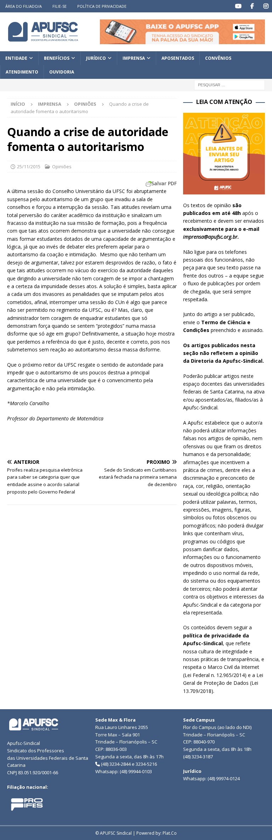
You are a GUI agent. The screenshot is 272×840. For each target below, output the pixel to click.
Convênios (218, 58)
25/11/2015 (28, 166)
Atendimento (22, 72)
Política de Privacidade (101, 6)
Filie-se (59, 6)
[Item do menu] (238, 6)
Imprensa (134, 58)
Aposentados (178, 58)
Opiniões (62, 166)
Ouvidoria (61, 72)
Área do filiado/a (23, 6)
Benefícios (56, 58)
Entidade (16, 58)
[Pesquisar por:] (229, 84)
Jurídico (96, 58)
